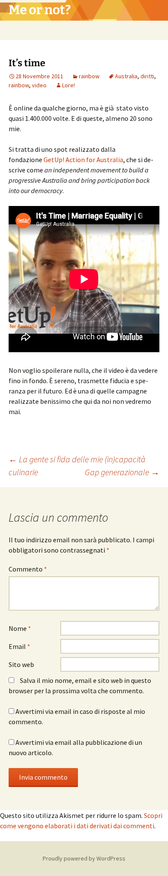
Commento (28, 569)
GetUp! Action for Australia (83, 159)
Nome (20, 628)
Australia (126, 76)
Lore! (68, 85)
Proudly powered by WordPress (84, 858)
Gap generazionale (122, 472)
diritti (147, 76)
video (39, 85)
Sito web (21, 664)
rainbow (89, 76)
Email (19, 646)
